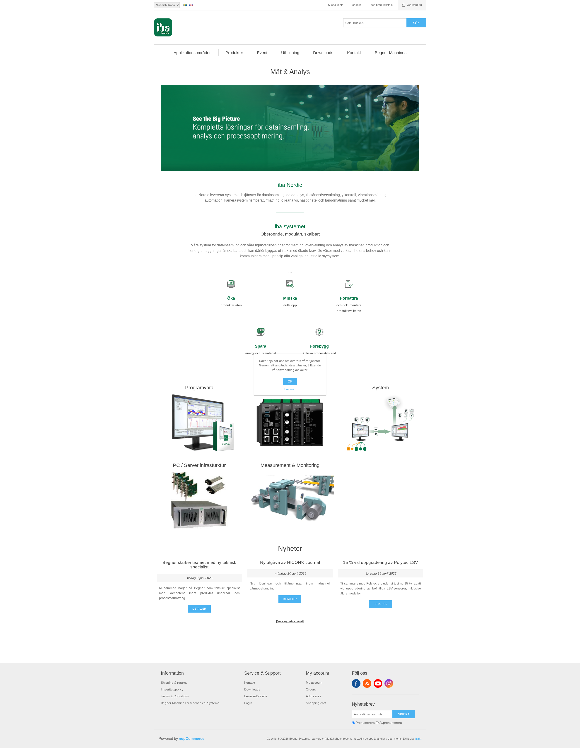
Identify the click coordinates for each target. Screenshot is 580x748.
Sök (416, 23)
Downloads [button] (323, 53)
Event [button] (262, 53)
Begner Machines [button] (390, 53)
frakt (418, 738)
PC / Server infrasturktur (199, 465)
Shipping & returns (174, 682)
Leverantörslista (255, 696)
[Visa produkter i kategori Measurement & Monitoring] (290, 500)
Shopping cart (316, 703)
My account (314, 682)
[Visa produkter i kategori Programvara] (199, 422)
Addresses (313, 696)
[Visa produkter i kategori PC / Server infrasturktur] (199, 500)
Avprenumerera (390, 723)
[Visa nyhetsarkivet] (290, 621)
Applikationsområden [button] (193, 53)
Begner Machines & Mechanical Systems (190, 703)
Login (248, 703)
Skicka (403, 714)
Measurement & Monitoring (290, 465)
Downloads (252, 689)
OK (290, 381)
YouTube (378, 683)
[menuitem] (193, 52)
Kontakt (249, 682)
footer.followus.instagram (388, 683)
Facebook (356, 683)
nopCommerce (191, 739)
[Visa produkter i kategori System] (381, 422)
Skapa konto (335, 5)
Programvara (199, 387)
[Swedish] (185, 4)
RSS (367, 683)
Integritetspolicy (172, 689)
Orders (311, 689)
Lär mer (290, 389)
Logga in (356, 5)
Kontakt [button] (354, 53)
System (380, 387)
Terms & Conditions (175, 696)
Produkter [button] (234, 53)
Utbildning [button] (290, 53)
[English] (191, 4)
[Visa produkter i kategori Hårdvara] (290, 422)
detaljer (199, 608)
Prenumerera (365, 723)
